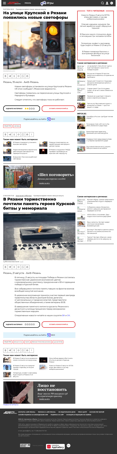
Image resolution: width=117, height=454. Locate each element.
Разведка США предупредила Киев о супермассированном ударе (99, 140)
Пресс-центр (82, 412)
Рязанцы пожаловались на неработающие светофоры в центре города (59, 144)
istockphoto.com (9, 71)
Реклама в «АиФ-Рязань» (47, 412)
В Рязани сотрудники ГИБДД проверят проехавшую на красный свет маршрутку (59, 151)
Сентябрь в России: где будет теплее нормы (99, 117)
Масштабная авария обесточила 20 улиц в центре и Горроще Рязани (60, 360)
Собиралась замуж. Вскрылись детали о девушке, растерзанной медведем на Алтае (99, 209)
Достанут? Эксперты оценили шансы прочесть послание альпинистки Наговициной (100, 231)
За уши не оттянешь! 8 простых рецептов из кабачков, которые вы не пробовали (100, 75)
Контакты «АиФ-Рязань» (26, 412)
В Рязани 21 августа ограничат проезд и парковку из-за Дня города (24, 367)
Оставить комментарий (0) (58, 108)
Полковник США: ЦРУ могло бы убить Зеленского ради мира (97, 125)
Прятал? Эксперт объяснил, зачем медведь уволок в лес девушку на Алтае (99, 239)
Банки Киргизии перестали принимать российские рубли (97, 132)
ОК (68, 315)
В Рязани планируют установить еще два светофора (24, 143)
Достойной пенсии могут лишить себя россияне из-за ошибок (98, 147)
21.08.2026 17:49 (8, 196)
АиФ (21, 261)
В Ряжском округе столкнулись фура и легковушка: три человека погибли (95, 35)
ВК (63, 315)
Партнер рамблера (38, 445)
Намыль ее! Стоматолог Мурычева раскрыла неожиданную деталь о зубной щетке (99, 83)
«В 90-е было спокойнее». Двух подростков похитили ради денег (99, 215)
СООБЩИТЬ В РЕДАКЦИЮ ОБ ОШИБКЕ (78, 415)
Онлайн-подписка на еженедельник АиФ (33, 415)
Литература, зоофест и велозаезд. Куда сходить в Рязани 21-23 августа (96, 44)
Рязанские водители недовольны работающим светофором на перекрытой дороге (25, 151)
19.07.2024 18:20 (8, 9)
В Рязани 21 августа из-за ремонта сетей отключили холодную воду (25, 359)
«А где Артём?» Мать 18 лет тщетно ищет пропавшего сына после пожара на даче (99, 67)
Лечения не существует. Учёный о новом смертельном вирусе (99, 97)
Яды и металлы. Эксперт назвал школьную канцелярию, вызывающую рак (98, 224)
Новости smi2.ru (10, 189)
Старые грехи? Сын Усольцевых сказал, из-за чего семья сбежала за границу (100, 90)
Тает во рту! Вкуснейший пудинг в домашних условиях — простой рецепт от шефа (99, 105)
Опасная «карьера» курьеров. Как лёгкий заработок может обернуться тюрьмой (95, 26)
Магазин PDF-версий (96, 412)
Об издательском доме (66, 412)
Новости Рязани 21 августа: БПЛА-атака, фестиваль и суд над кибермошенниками (95, 17)
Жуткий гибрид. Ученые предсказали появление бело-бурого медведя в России (100, 201)
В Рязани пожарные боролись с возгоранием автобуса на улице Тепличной (95, 53)
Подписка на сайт (57, 415)
